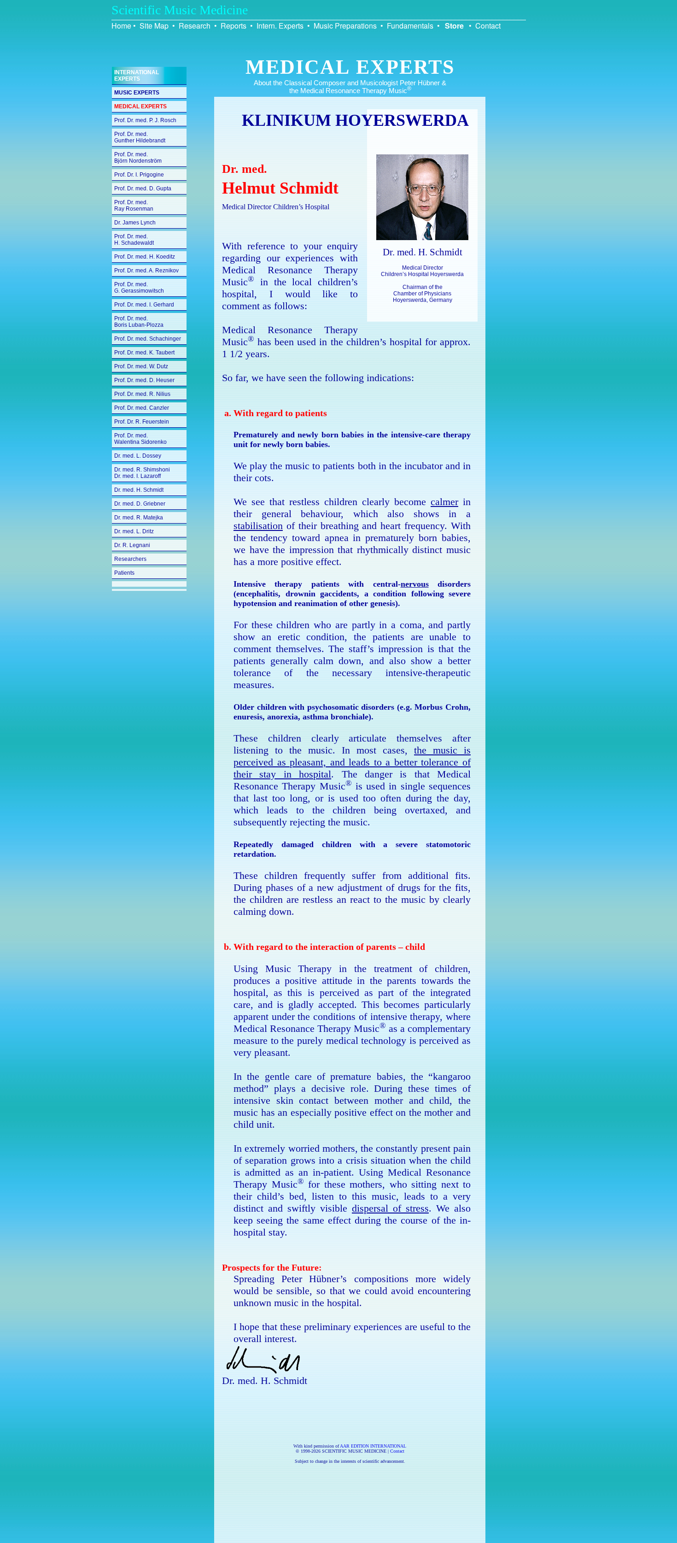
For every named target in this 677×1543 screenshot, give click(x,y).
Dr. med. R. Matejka (138, 517)
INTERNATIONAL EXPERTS (136, 75)
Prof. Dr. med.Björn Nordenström (138, 157)
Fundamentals (410, 25)
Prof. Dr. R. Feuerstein (141, 421)
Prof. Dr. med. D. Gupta (142, 188)
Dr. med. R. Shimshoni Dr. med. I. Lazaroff (142, 472)
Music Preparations (345, 25)
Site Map (154, 25)
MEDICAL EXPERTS (140, 106)
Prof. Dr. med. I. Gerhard (144, 304)
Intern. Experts (280, 25)
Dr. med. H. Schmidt (138, 490)
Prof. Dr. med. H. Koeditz (144, 256)
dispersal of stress (390, 1208)
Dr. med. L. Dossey (137, 456)
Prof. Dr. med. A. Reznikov (146, 270)
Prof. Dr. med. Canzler (141, 408)
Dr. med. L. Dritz (134, 531)
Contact (488, 25)
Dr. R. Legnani (132, 545)
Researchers (130, 559)
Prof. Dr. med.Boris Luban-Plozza (138, 321)
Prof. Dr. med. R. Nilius (142, 394)
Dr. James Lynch (135, 222)
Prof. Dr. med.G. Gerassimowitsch (139, 287)
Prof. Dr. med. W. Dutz (141, 366)
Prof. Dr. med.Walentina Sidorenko (140, 438)
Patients (124, 573)
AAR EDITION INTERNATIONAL (373, 1446)
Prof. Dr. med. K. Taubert (144, 352)
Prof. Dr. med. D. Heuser (144, 380)
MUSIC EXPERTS (136, 92)
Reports (233, 25)
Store (454, 25)
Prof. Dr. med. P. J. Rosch (145, 120)
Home (121, 25)
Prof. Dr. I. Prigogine (139, 174)
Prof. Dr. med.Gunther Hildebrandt (139, 137)
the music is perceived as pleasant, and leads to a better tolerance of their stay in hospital (352, 762)
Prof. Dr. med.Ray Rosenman (133, 205)
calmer (444, 501)
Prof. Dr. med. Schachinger (147, 339)
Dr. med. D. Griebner (139, 504)
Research (194, 25)
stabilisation (258, 525)
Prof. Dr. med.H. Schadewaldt (134, 239)
